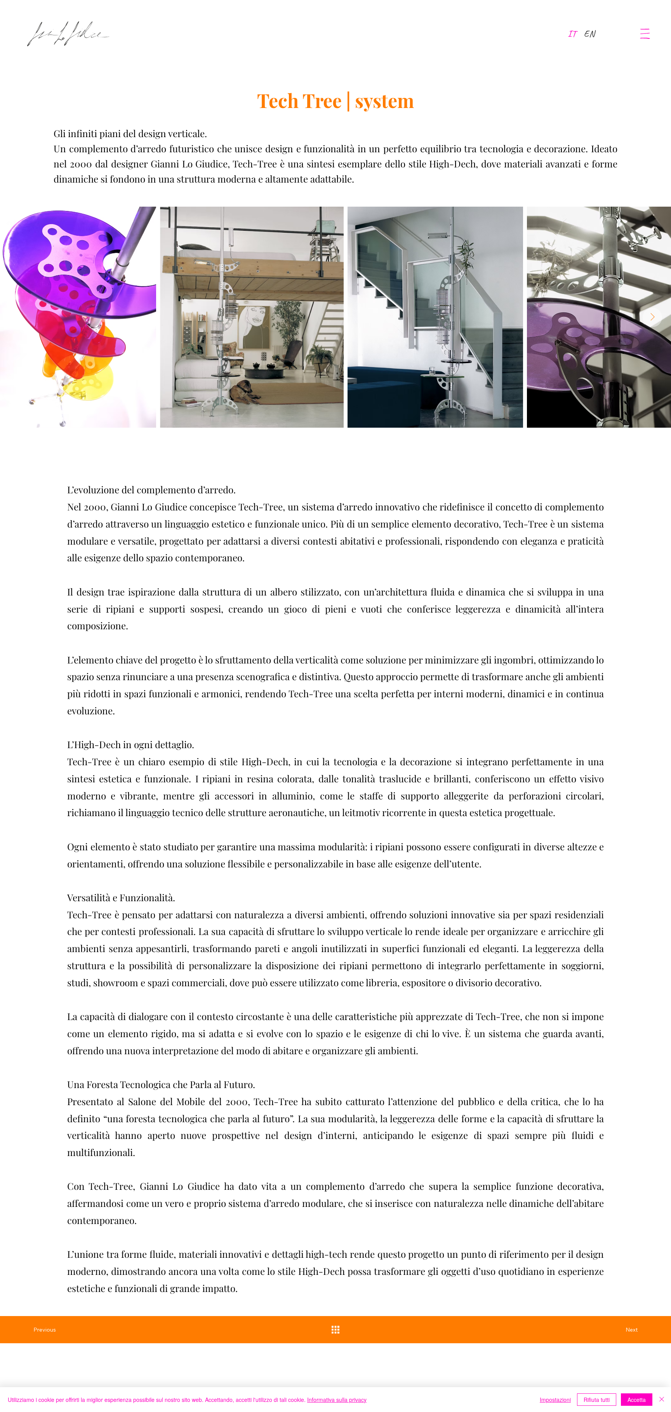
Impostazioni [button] (555, 1399)
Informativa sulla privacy (337, 1399)
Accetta (637, 1399)
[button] (645, 34)
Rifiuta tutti (597, 1399)
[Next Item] (652, 317)
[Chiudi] (661, 1399)
